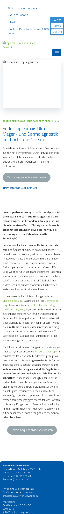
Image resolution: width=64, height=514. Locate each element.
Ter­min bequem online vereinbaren (32, 430)
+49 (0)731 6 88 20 (18, 15)
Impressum (9, 502)
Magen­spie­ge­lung (12, 301)
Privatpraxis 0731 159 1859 (21, 188)
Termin (57, 25)
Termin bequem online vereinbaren (26, 177)
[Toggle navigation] (56, 52)
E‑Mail (11, 22)
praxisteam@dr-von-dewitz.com (20, 496)
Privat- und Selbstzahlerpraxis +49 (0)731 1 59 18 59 (32, 31)
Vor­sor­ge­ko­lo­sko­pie (46, 351)
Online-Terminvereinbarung (22, 8)
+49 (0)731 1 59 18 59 (22, 492)
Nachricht (57, 32)
